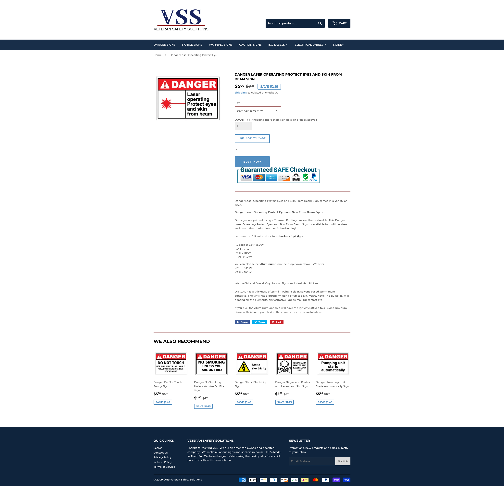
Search (158, 447)
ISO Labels (277, 44)
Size (237, 103)
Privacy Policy (162, 457)
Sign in (319, 14)
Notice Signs (192, 44)
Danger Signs (164, 44)
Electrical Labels (309, 44)
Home (158, 54)
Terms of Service (164, 466)
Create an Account (339, 14)
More (337, 44)
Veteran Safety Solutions (186, 479)
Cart (342, 23)
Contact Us (161, 452)
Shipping (241, 92)
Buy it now (252, 161)
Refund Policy (163, 462)
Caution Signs (250, 44)
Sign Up (343, 461)
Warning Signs (221, 44)
